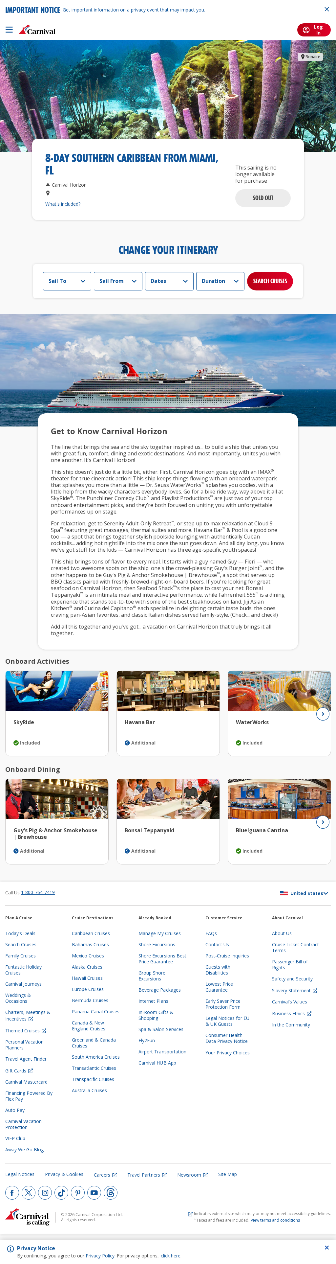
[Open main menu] (9, 30)
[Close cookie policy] (326, 1247)
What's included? (62, 204)
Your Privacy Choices (227, 1052)
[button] (263, 198)
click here (170, 1256)
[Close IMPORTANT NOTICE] (327, 9)
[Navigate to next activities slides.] (322, 714)
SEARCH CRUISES (270, 281)
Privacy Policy (100, 1256)
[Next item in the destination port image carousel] (321, 96)
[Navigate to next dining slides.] (322, 822)
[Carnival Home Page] (37, 29)
